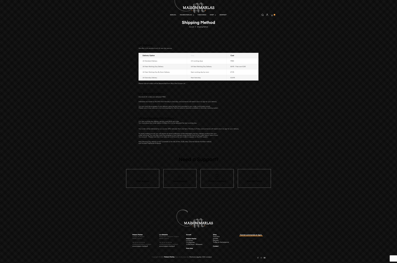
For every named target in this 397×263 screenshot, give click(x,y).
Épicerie (215, 240)
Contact (223, 15)
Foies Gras (202, 15)
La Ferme (189, 240)
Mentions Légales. (195, 257)
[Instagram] (261, 257)
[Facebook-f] (258, 257)
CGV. (203, 257)
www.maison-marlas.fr (140, 246)
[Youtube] (264, 257)
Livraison (209, 257)
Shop (212, 15)
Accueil (173, 15)
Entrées (215, 238)
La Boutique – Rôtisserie (194, 244)
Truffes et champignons (221, 242)
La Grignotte (190, 242)
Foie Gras (189, 248)
